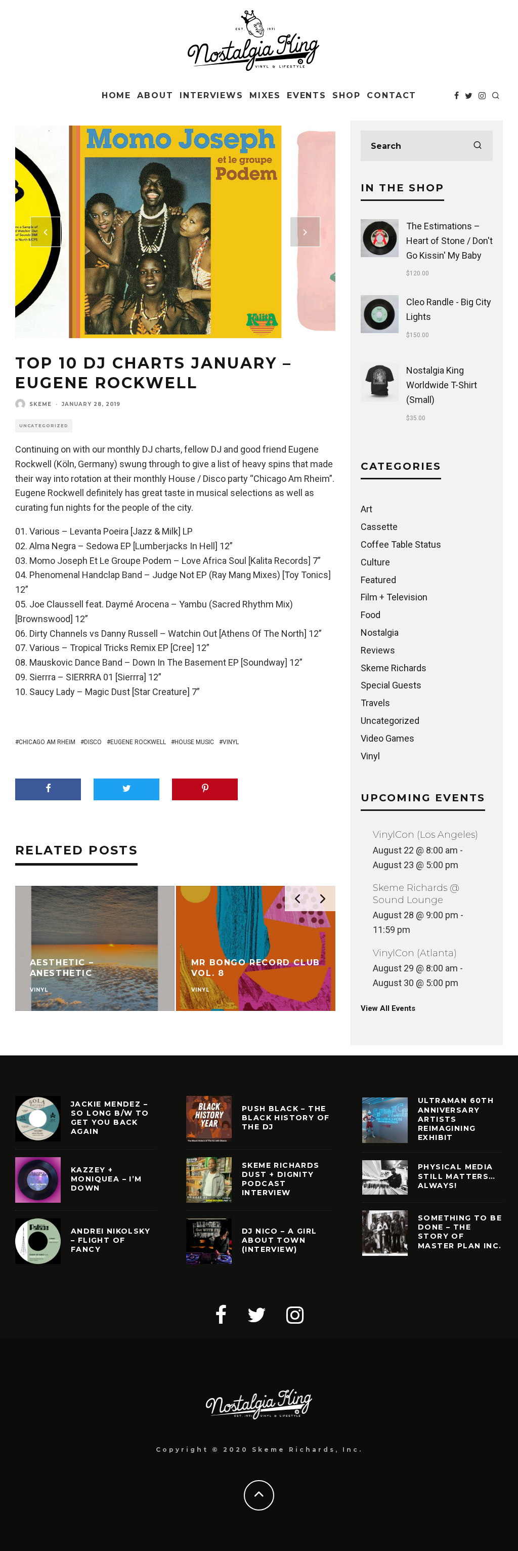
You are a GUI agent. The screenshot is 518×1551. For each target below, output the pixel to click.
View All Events (388, 1008)
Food (370, 614)
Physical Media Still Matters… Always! (457, 1176)
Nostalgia (380, 632)
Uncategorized (43, 425)
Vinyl (231, 742)
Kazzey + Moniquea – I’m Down (106, 1179)
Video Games (387, 738)
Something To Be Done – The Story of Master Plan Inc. (460, 1231)
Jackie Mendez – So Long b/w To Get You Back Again (110, 1117)
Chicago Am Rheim (47, 742)
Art (366, 509)
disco (93, 742)
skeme (40, 404)
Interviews (211, 95)
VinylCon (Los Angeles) (425, 834)
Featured (378, 580)
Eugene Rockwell (138, 742)
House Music (194, 742)
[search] (477, 146)
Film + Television (394, 597)
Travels (375, 703)
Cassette (379, 526)
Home (117, 95)
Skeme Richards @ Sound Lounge (416, 893)
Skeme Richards (393, 668)
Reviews (378, 650)
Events (307, 95)
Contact (391, 95)
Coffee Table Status (401, 544)
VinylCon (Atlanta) (415, 953)
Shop (346, 95)
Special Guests (391, 685)
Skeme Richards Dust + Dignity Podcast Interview (281, 1179)
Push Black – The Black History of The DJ (285, 1117)
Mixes (265, 95)
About (155, 95)
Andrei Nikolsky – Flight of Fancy (110, 1240)
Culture (375, 562)
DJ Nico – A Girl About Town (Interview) (279, 1240)
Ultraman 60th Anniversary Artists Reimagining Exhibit (456, 1119)
